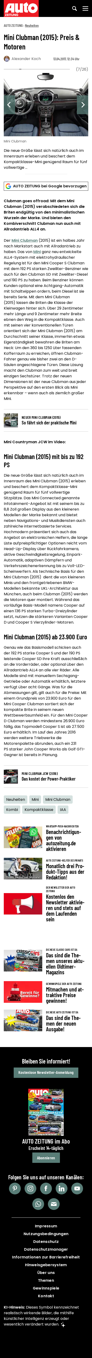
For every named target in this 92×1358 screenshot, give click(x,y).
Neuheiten (32, 25)
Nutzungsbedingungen (46, 1234)
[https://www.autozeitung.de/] (21, 8)
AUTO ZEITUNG (13, 25)
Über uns (46, 1272)
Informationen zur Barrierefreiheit (46, 1257)
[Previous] (9, 104)
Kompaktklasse (39, 809)
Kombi (12, 809)
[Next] (82, 104)
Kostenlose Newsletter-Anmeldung (46, 1072)
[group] (46, 122)
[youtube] (77, 1188)
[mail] (54, 1204)
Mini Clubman (25, 240)
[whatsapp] (38, 1204)
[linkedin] (61, 1188)
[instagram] (30, 1188)
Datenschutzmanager (46, 1249)
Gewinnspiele (46, 1288)
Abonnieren (46, 1157)
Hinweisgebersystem (46, 1265)
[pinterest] (15, 1188)
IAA (63, 809)
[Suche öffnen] (74, 8)
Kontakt (46, 1296)
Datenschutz (46, 1241)
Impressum (46, 1226)
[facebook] (46, 1188)
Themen (46, 1280)
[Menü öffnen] (85, 8)
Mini (37, 251)
